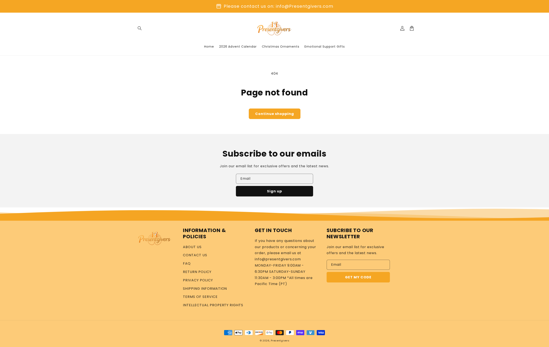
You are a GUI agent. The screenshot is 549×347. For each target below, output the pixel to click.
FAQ (187, 263)
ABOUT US (192, 246)
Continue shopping (274, 113)
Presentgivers (280, 340)
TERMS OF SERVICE (200, 296)
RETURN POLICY (197, 271)
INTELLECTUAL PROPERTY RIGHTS (213, 305)
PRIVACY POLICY (198, 280)
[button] (140, 28)
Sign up (274, 191)
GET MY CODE (358, 277)
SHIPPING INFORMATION (205, 288)
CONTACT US (195, 255)
